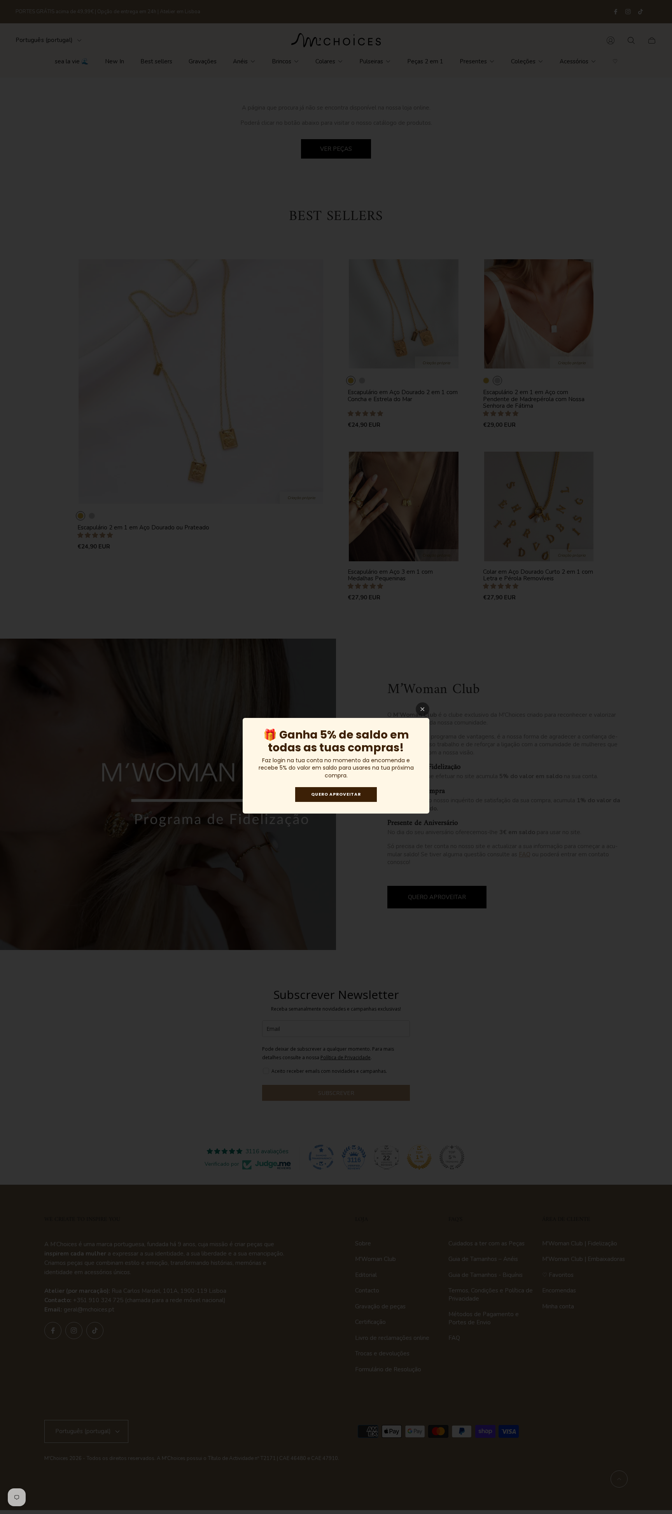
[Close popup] (422, 709)
